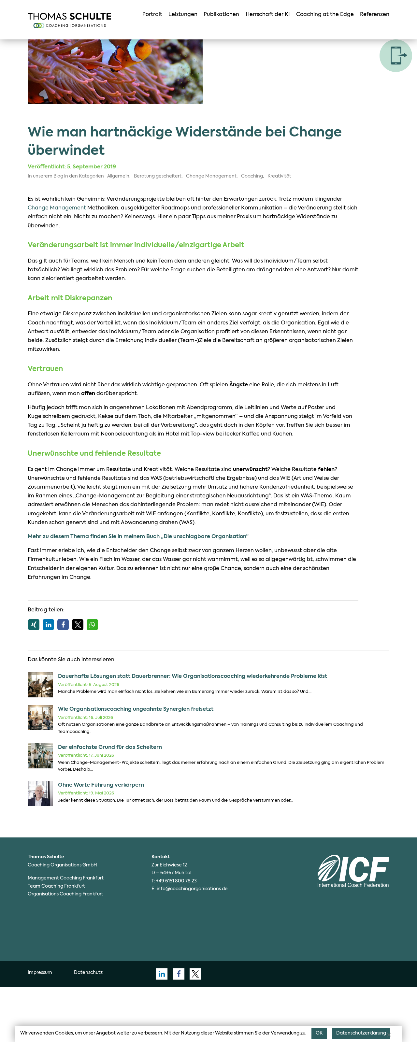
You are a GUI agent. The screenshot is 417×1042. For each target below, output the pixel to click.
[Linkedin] (160, 973)
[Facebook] (176, 973)
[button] (33, 624)
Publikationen (221, 14)
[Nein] (388, 1034)
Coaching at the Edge (325, 14)
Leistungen (182, 14)
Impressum (40, 972)
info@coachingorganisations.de (192, 889)
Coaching (252, 176)
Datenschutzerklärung (361, 1033)
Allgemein (118, 176)
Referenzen (374, 14)
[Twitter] (193, 973)
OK (319, 1033)
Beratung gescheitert (157, 176)
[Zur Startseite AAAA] (69, 20)
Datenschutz (88, 972)
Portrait (152, 14)
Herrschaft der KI (268, 14)
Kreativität (279, 176)
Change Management (211, 176)
